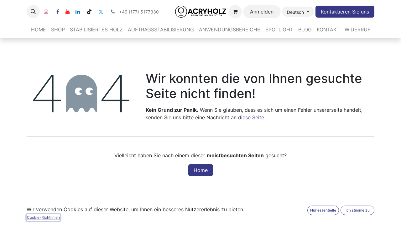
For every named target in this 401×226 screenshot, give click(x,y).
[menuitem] (39, 29)
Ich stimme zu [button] (358, 210)
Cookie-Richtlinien (43, 217)
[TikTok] (89, 12)
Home (201, 170)
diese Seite (251, 117)
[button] (33, 11)
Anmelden (261, 11)
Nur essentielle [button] (323, 210)
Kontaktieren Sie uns (345, 11)
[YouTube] (67, 11)
